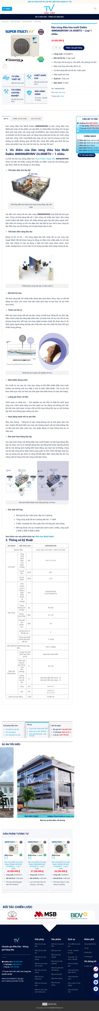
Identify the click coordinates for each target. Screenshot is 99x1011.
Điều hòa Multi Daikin (44, 536)
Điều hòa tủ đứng (57, 978)
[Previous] (3, 865)
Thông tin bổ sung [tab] (20, 119)
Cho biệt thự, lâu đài (12, 729)
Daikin (62, 96)
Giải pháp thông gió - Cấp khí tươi (37, 735)
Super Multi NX (27, 21)
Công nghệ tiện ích (90, 944)
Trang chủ (5, 21)
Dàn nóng (37, 21)
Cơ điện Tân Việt (89, 966)
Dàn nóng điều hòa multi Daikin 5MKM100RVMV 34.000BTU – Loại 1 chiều (13, 865)
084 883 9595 (92, 123)
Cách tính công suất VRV (38, 728)
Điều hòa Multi (15, 21)
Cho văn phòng (10, 732)
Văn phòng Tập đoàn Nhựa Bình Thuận (37, 820)
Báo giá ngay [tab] (36, 119)
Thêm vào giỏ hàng (74, 48)
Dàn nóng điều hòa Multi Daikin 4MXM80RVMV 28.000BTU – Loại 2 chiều (37, 865)
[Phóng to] (5, 66)
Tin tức (86, 948)
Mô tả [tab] (6, 119)
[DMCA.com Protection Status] (49, 1004)
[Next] (73, 788)
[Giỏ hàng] (95, 9)
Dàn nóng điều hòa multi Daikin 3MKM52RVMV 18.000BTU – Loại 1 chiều (61, 865)
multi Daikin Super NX (45, 159)
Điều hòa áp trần (56, 974)
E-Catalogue (88, 957)
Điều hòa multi (56, 950)
